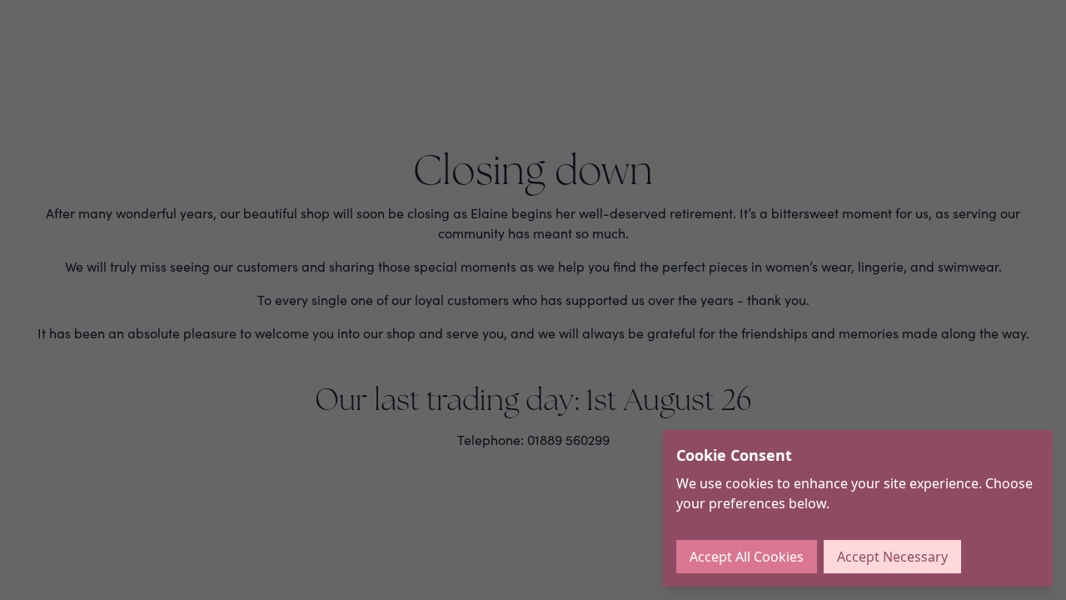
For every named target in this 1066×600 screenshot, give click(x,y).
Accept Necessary (892, 557)
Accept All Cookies (747, 557)
